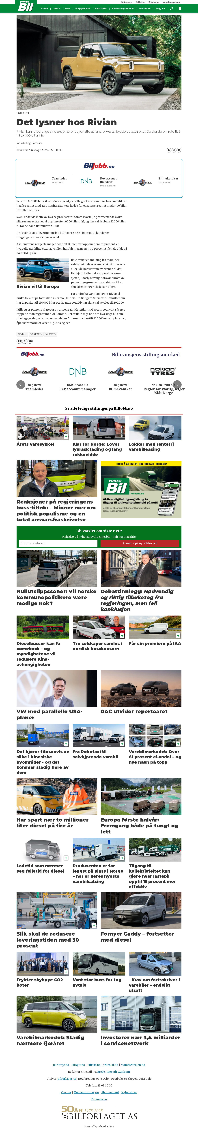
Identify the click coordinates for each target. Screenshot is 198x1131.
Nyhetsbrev (129, 1092)
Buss (67, 8)
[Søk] (171, 8)
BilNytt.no (140, 2)
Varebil (44, 8)
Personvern (99, 1099)
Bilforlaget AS (67, 1078)
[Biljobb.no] (99, 166)
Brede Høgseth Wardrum (113, 1071)
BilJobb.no (153, 2)
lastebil (36, 334)
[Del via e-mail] (178, 150)
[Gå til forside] (26, 6)
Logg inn (160, 8)
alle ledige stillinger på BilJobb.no (99, 408)
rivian (22, 334)
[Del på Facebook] (169, 150)
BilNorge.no (126, 2)
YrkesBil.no (110, 1065)
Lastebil (56, 8)
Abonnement (145, 8)
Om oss (66, 1092)
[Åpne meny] (180, 8)
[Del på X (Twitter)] (174, 150)
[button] (20, 384)
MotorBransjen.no (171, 2)
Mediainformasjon (86, 1092)
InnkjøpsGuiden (82, 8)
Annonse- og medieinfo (123, 8)
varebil (51, 334)
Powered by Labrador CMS (99, 1126)
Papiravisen (101, 8)
